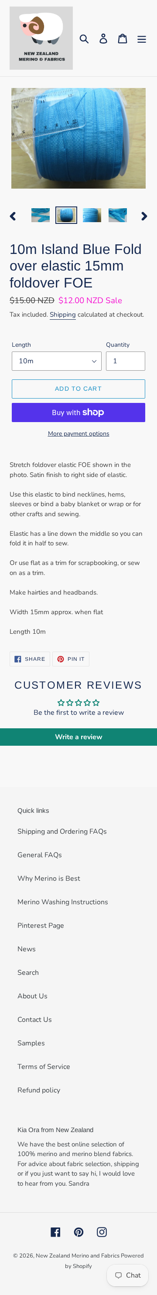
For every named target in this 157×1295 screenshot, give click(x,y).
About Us (32, 996)
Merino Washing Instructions (62, 902)
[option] (40, 216)
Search (28, 972)
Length (21, 345)
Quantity (118, 345)
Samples (31, 1043)
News (26, 949)
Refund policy (38, 1090)
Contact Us (34, 1020)
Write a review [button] (78, 737)
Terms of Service (43, 1067)
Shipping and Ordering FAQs (62, 831)
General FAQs (39, 855)
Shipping (63, 314)
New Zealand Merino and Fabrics (78, 1256)
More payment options (78, 433)
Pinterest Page (40, 925)
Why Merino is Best (48, 878)
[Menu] (141, 38)
